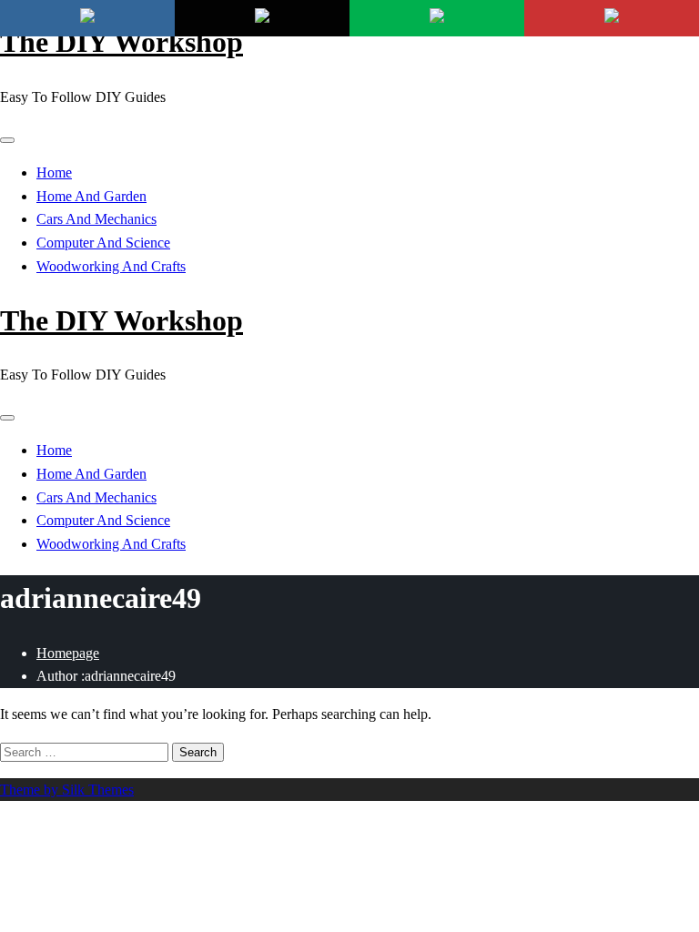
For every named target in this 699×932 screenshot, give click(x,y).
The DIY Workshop (121, 41)
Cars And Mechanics (96, 219)
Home (54, 172)
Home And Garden (91, 196)
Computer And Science (103, 242)
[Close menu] (7, 140)
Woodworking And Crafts (111, 266)
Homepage (67, 653)
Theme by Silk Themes (67, 789)
